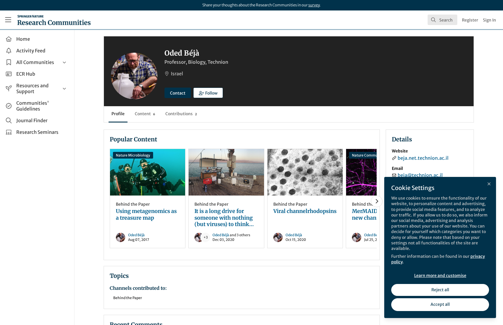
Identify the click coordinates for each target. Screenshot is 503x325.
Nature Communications (373, 155)
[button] (208, 93)
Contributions (181, 113)
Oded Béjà (136, 235)
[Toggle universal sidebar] (8, 20)
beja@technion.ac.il (420, 175)
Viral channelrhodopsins (305, 172)
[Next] (376, 201)
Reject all (440, 289)
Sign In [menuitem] (489, 20)
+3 (205, 237)
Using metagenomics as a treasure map (147, 172)
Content (145, 113)
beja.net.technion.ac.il (423, 158)
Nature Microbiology (133, 155)
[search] (442, 20)
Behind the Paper (133, 204)
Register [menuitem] (470, 20)
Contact (177, 93)
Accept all (440, 304)
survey (314, 5)
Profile (118, 113)
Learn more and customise (440, 275)
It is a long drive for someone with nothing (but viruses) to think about (226, 172)
